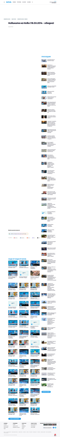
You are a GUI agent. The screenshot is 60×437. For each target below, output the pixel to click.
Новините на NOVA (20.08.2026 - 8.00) (33, 376)
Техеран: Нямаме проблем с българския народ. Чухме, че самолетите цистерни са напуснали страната (51, 335)
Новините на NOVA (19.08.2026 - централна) (12, 395)
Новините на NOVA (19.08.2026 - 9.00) (22, 405)
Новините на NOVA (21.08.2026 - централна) (23, 326)
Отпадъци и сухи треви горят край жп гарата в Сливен (51, 199)
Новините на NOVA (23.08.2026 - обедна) (23, 307)
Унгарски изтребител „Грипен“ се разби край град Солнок (51, 302)
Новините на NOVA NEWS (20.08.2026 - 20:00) (34, 356)
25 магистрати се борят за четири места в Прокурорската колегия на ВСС (50, 186)
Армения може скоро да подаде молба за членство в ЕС (51, 97)
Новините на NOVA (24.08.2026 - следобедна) (33, 267)
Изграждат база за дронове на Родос (51, 60)
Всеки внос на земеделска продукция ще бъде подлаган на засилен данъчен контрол (51, 67)
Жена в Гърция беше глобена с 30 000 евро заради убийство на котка (51, 74)
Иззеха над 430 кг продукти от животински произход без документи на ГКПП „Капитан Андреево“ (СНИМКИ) (51, 362)
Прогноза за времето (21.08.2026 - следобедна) (34, 327)
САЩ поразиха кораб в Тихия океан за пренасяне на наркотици (51, 243)
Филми (23, 428)
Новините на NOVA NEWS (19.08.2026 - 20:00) (34, 385)
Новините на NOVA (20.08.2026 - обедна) (12, 376)
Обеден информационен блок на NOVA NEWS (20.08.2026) (34, 366)
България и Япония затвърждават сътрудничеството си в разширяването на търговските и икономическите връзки (51, 277)
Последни (5, 424)
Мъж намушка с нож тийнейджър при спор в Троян (51, 379)
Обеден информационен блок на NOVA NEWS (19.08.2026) (34, 395)
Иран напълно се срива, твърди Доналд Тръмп (51, 248)
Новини (23, 424)
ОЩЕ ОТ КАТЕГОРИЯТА (14, 418)
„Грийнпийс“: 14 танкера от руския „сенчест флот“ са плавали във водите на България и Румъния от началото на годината (51, 123)
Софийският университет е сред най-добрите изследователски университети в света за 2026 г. (51, 206)
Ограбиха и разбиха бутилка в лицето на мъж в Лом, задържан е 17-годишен (51, 137)
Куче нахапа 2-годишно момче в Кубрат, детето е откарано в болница (51, 343)
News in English (33, 427)
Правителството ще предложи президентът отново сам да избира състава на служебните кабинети (51, 269)
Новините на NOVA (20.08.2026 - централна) (12, 366)
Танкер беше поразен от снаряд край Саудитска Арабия (51, 374)
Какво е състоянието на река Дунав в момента (51, 328)
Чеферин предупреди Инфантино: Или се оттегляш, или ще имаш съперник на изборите (51, 349)
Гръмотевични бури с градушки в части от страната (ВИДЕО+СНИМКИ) (51, 255)
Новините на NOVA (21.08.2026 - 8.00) (22, 346)
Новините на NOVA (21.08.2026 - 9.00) (11, 346)
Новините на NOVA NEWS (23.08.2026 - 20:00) (23, 298)
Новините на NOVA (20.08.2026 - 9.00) (22, 376)
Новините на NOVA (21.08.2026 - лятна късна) (33, 317)
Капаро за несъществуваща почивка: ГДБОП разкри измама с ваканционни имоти (51, 179)
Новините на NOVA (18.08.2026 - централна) (34, 414)
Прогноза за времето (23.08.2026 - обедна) (12, 307)
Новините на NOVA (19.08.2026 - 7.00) (11, 414)
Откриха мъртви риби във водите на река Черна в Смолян (51, 150)
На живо (14, 424)
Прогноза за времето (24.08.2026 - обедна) (23, 277)
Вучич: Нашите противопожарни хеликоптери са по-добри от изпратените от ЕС (51, 157)
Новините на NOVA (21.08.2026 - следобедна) (11, 337)
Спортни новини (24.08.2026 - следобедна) (50, 225)
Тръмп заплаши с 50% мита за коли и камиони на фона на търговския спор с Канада (51, 193)
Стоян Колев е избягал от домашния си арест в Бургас (51, 116)
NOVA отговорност (34, 424)
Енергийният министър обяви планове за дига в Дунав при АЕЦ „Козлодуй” (51, 131)
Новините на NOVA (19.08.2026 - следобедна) (22, 395)
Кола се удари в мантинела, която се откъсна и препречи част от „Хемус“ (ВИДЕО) (51, 219)
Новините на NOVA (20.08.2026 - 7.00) (11, 385)
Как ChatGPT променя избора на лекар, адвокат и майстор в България (51, 236)
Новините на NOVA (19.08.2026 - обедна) (12, 405)
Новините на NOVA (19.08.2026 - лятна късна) (22, 385)
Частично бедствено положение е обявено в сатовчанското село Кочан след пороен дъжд (51, 80)
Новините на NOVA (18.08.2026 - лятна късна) (22, 414)
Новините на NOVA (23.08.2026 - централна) (34, 298)
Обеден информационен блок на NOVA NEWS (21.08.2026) (23, 337)
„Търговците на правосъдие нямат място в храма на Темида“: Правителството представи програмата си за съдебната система (51, 287)
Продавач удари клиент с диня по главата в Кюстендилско (50, 385)
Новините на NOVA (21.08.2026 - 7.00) (11, 356)
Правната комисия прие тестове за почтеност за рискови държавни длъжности (51, 308)
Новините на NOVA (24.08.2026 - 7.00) (11, 298)
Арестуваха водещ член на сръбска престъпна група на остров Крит (51, 172)
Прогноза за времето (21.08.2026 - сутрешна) (34, 346)
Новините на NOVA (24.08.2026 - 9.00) (22, 289)
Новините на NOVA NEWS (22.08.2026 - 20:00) (34, 307)
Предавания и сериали (16, 427)
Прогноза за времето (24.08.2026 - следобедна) (51, 212)
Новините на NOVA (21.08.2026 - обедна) (34, 336)
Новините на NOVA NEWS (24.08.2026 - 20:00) (12, 267)
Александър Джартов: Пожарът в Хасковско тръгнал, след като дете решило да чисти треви (51, 104)
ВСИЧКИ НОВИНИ (46, 391)
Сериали (23, 427)
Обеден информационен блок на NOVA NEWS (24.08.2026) (12, 277)
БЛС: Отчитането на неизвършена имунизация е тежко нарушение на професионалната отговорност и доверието (51, 321)
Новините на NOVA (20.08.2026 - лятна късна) (22, 356)
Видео (5, 428)
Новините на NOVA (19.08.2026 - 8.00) (33, 405)
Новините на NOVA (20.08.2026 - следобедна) (22, 366)
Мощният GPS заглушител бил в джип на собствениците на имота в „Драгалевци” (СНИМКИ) (51, 261)
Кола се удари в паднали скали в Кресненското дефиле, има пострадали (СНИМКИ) (51, 144)
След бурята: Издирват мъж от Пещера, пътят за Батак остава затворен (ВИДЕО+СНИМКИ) (50, 165)
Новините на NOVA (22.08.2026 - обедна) (23, 316)
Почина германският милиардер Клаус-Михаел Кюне (51, 355)
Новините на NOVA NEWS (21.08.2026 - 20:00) (12, 326)
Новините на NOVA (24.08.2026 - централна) (23, 267)
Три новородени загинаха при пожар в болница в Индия (51, 368)
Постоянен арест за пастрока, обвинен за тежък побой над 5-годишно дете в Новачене (51, 295)
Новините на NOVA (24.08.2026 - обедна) (12, 289)
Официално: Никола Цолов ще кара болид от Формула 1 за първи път (51, 111)
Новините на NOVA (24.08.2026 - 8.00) (33, 289)
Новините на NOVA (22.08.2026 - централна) (12, 316)
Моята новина (6, 427)
